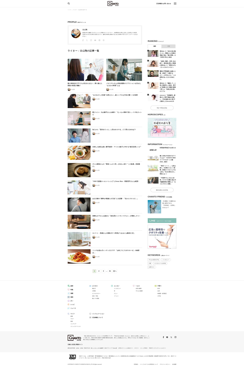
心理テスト (152, 267)
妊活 (158, 288)
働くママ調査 (95, 298)
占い (72, 301)
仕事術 (94, 291)
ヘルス (138, 286)
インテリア (73, 324)
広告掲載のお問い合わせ (163, 3)
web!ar (77, 348)
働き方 (94, 288)
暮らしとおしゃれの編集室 (97, 348)
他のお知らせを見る (162, 190)
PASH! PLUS (87, 348)
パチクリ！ (136, 348)
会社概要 (174, 364)
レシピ (73, 304)
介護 (150, 263)
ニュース (73, 308)
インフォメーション (98, 313)
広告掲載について (97, 317)
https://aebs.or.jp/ (106, 358)
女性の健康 (138, 288)
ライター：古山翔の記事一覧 (80, 9)
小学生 (159, 296)
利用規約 (136, 364)
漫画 (72, 297)
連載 (72, 293)
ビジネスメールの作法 (160, 263)
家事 (72, 316)
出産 (158, 291)
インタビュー (166, 259)
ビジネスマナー (96, 293)
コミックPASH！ (144, 348)
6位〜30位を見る (162, 108)
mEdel (81, 348)
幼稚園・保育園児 (162, 293)
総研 (72, 286)
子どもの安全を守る (154, 259)
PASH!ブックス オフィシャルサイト (157, 348)
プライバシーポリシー (165, 364)
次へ (114, 271)
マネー (72, 318)
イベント (116, 296)
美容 (72, 321)
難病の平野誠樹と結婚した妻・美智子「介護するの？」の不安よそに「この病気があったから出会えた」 (168, 75)
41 (110, 271)
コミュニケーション (76, 326)
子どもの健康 (139, 291)
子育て (159, 286)
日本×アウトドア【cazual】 (110, 348)
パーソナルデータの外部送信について (149, 364)
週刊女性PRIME (71, 348)
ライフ (73, 313)
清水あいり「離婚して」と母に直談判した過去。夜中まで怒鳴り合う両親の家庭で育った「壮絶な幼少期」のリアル (168, 87)
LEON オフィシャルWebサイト (125, 348)
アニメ (115, 293)
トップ (69, 9)
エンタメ (116, 286)
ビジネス (95, 286)
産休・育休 (95, 296)
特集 (72, 289)
